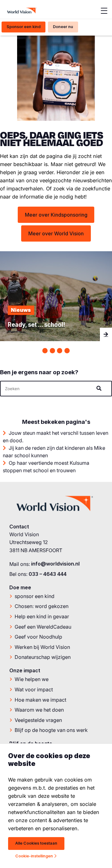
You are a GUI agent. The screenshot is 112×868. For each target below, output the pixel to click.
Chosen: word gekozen (41, 606)
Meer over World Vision (56, 233)
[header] (56, 388)
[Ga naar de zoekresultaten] (100, 388)
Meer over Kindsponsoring (56, 215)
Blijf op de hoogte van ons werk (51, 730)
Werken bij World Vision (42, 647)
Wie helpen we (32, 679)
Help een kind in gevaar (42, 616)
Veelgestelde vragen (38, 720)
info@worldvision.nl (55, 564)
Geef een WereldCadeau (43, 627)
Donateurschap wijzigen (43, 657)
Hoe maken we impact (40, 700)
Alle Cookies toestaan (36, 843)
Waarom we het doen (39, 710)
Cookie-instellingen (34, 856)
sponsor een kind (34, 596)
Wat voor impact (34, 689)
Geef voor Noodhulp (38, 637)
